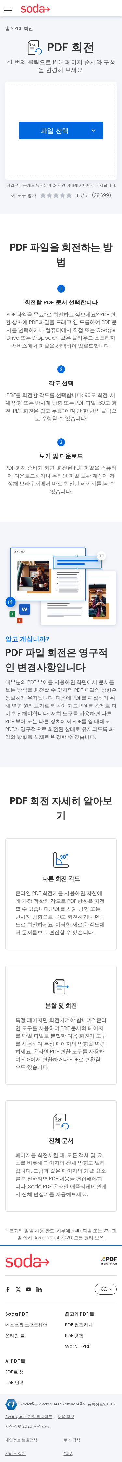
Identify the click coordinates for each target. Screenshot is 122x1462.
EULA (68, 1453)
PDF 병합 (74, 1335)
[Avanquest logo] (11, 1404)
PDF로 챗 (14, 1372)
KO (104, 1289)
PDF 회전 (23, 28)
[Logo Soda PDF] (35, 8)
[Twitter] (18, 1289)
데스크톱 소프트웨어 (26, 1325)
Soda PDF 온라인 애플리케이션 (64, 1186)
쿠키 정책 (72, 1440)
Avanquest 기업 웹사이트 (28, 1416)
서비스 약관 (15, 1453)
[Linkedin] (39, 1289)
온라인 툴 (15, 1335)
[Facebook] (8, 1289)
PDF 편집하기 (79, 1325)
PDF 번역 (14, 1382)
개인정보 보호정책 (21, 1440)
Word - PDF (77, 1346)
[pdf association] (109, 1261)
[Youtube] (29, 1289)
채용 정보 (66, 1416)
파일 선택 (55, 130)
